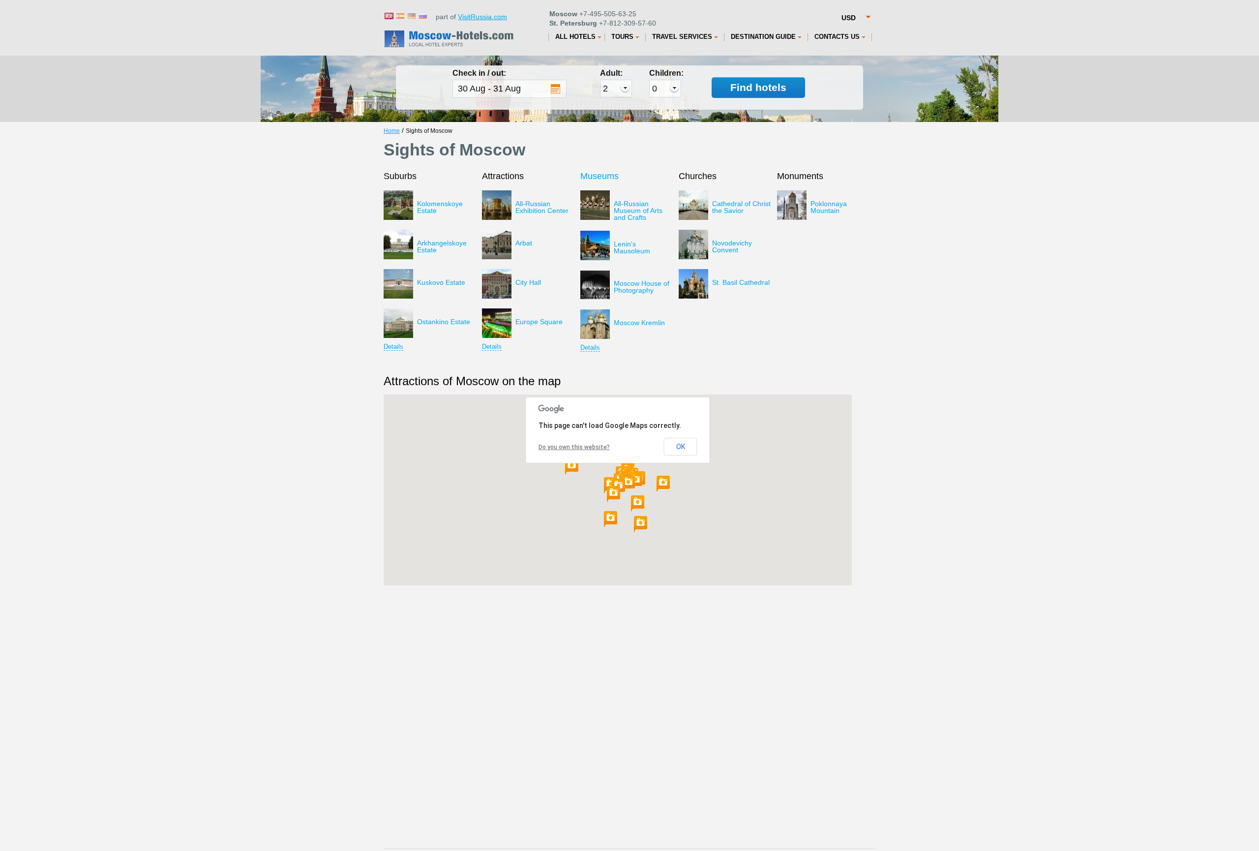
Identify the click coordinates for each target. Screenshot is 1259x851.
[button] (637, 503)
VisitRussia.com (482, 17)
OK (680, 447)
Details (393, 346)
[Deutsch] (411, 15)
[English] (388, 15)
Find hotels (758, 87)
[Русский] (422, 15)
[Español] (400, 15)
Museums (599, 176)
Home (392, 130)
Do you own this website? (574, 447)
